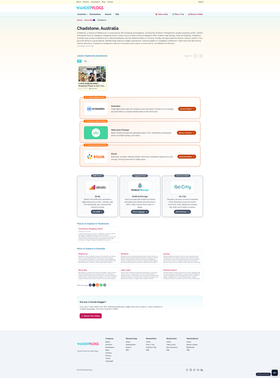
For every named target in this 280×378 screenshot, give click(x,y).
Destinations (95, 14)
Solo (85, 61)
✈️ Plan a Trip (178, 14)
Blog (103, 2)
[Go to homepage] (89, 8)
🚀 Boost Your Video (90, 316)
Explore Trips (151, 347)
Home (79, 20)
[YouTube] (198, 369)
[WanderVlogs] (89, 344)
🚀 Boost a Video (195, 14)
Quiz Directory (172, 347)
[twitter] (93, 285)
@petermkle (93, 88)
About (78, 2)
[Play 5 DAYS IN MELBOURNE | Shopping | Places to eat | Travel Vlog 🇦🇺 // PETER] (92, 74)
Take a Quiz (171, 345)
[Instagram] (190, 369)
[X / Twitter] (194, 369)
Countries (82, 14)
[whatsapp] (101, 285)
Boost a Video (192, 345)
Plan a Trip (150, 345)
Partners (86, 2)
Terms (107, 358)
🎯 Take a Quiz (161, 14)
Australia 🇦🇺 (89, 20)
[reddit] (97, 285)
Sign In (201, 2)
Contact (110, 2)
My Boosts (191, 347)
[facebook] (90, 285)
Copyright (109, 361)
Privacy (108, 356)
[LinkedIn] (202, 369)
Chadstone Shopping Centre (90, 229)
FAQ (117, 14)
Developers (95, 2)
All (79, 61)
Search (108, 14)
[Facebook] (187, 369)
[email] (104, 285)
